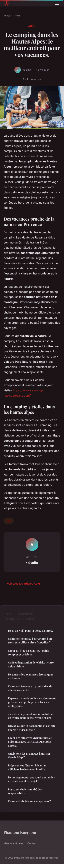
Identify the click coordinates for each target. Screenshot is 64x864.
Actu (17, 15)
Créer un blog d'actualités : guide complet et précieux (28, 652)
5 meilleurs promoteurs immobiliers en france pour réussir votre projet (31, 716)
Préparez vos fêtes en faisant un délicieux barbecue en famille (27, 767)
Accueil (8, 15)
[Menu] (56, 3)
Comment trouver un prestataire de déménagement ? (30, 688)
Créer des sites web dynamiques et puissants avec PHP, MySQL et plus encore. (30, 741)
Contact (32, 843)
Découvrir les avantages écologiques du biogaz (30, 676)
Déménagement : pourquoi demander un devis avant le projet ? (31, 779)
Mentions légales (13, 843)
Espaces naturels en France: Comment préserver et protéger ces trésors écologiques (32, 702)
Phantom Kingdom (20, 832)
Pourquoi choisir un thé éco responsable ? (25, 791)
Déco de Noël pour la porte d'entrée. (30, 630)
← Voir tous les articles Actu (22, 583)
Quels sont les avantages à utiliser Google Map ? (29, 755)
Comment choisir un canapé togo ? (29, 801)
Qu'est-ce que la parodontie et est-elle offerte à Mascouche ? (31, 727)
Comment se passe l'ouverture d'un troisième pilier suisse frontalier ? (30, 640)
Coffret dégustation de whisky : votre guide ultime (31, 664)
